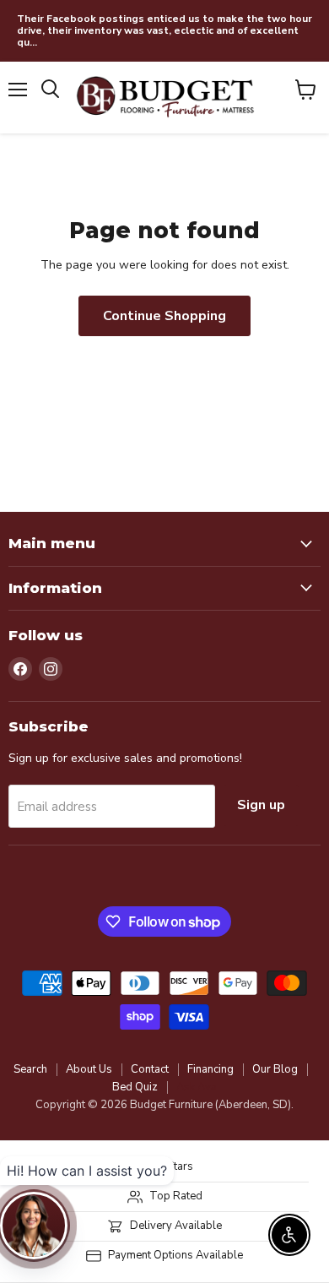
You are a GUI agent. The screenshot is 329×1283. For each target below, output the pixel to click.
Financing (210, 1069)
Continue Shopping (164, 316)
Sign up (261, 805)
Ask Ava (196, 1087)
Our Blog (275, 1069)
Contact (150, 1069)
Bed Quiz (135, 1087)
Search (30, 1069)
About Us (89, 1069)
